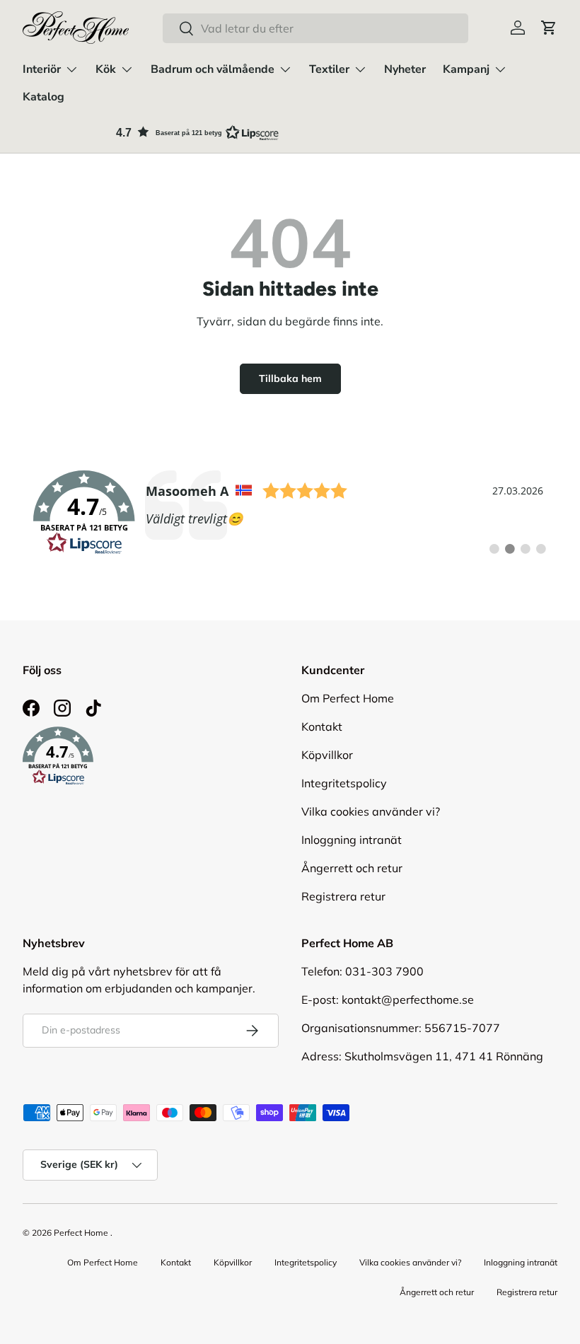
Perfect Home (81, 1232)
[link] (290, 512)
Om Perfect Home (347, 698)
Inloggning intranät (351, 840)
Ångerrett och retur (351, 868)
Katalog (43, 97)
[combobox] (315, 28)
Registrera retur (343, 896)
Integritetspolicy (344, 783)
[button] (548, 27)
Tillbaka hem (290, 378)
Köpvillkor (327, 755)
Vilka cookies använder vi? (370, 811)
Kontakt (321, 726)
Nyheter (405, 69)
